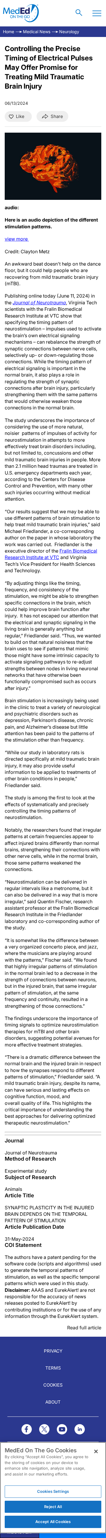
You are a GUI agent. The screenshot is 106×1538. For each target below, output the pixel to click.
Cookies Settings (53, 1491)
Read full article (84, 1328)
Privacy (53, 1351)
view (17, 239)
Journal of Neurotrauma (39, 302)
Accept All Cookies (53, 1521)
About (53, 1402)
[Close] (96, 1451)
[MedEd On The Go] (21, 13)
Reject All (53, 1506)
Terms (53, 1368)
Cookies (53, 1385)
